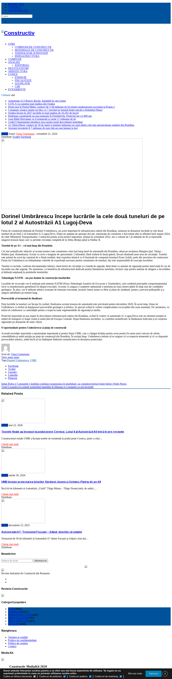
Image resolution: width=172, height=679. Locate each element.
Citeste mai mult (9, 444)
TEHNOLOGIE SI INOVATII (31, 53)
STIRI (11, 44)
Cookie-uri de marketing (106, 676)
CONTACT (14, 7)
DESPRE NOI (16, 4)
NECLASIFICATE (18, 620)
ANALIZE (14, 62)
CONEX (13, 74)
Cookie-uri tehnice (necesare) (17, 676)
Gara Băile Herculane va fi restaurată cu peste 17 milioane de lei (42, 119)
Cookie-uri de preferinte (50, 676)
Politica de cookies (18, 643)
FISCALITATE (23, 80)
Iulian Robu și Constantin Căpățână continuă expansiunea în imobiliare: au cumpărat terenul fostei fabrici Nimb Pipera (63, 383)
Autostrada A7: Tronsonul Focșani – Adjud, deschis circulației (41, 532)
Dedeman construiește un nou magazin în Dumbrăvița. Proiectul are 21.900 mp (50, 116)
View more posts (10, 357)
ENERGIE (21, 77)
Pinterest (12, 378)
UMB (33, 360)
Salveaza (153, 673)
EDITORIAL (22, 65)
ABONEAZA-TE (18, 10)
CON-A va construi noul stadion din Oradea (31, 103)
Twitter (16, 136)
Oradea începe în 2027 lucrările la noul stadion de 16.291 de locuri (43, 112)
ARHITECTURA (18, 71)
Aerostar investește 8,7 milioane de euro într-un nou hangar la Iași (43, 128)
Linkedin (13, 375)
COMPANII (14, 59)
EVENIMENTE (17, 89)
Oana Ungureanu (25, 133)
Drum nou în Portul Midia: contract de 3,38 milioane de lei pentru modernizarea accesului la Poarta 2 (61, 106)
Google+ (12, 372)
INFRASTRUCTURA (27, 56)
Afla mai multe (135, 673)
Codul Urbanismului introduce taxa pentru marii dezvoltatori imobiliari (45, 122)
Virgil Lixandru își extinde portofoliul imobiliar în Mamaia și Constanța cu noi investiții (47, 386)
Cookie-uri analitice (78, 676)
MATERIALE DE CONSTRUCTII (34, 50)
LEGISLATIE (22, 83)
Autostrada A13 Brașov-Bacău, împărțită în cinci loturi (37, 100)
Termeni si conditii (18, 637)
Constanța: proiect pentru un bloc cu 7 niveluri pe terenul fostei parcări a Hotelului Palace (55, 109)
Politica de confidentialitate (22, 640)
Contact (12, 646)
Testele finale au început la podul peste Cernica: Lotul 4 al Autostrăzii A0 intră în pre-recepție (62, 431)
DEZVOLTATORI (18, 68)
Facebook (26, 136)
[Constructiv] (18, 33)
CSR (17, 86)
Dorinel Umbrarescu (18, 360)
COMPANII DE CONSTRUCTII (33, 47)
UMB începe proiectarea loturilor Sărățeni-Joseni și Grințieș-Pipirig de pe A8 (51, 481)
